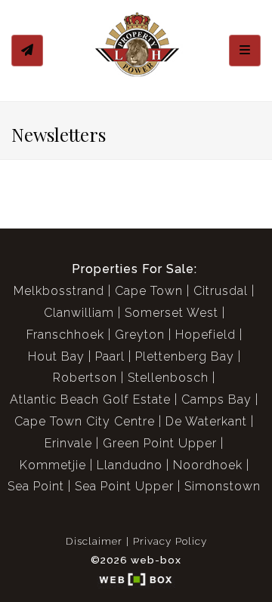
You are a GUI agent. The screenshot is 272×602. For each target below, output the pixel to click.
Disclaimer (94, 541)
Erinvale (68, 443)
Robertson (85, 377)
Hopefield (205, 334)
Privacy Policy (170, 541)
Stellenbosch (168, 377)
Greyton (140, 334)
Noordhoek (208, 465)
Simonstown (222, 486)
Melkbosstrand (59, 291)
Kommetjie (53, 465)
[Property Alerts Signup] (27, 51)
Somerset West (171, 313)
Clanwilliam (79, 313)
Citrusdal (220, 291)
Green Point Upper (160, 443)
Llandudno (129, 465)
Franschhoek (65, 334)
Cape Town (149, 291)
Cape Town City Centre (84, 421)
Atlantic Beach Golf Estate (90, 399)
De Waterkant (206, 421)
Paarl (110, 356)
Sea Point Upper (124, 486)
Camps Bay (216, 399)
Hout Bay (56, 356)
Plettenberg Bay (184, 356)
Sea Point (36, 486)
